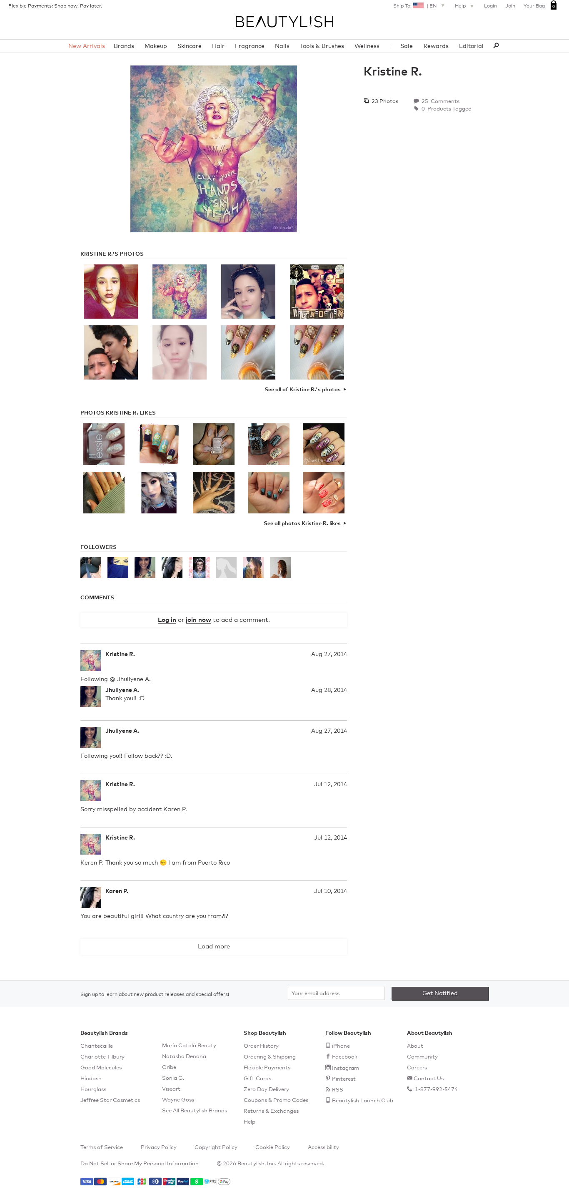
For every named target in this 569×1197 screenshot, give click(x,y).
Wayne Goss (178, 1100)
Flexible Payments (267, 1068)
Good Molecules (101, 1068)
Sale (406, 46)
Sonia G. (173, 1078)
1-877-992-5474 (436, 1089)
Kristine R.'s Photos (112, 254)
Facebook (344, 1057)
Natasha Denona (184, 1056)
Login (490, 6)
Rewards (436, 46)
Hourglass (93, 1089)
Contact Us (429, 1078)
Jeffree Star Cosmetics (110, 1100)
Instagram (345, 1068)
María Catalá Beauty (189, 1046)
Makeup (156, 46)
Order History (261, 1046)
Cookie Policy (272, 1147)
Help (461, 6)
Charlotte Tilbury (102, 1057)
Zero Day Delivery (266, 1089)
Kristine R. (120, 654)
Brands (124, 46)
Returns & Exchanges (271, 1111)
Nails (282, 46)
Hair (218, 46)
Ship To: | (415, 6)
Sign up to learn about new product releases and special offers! (154, 994)
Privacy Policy (159, 1147)
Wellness (366, 46)
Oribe (169, 1067)
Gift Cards (257, 1078)
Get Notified (440, 993)
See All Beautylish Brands (194, 1111)
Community (422, 1057)
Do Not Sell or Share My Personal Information (139, 1164)
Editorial (471, 46)
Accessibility (323, 1147)
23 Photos (384, 101)
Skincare (189, 46)
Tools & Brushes (322, 46)
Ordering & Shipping (270, 1057)
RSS (337, 1090)
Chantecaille (96, 1046)
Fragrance (250, 46)
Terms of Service (101, 1147)
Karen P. (116, 891)
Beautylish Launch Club (362, 1101)
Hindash (91, 1078)
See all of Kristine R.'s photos (303, 389)
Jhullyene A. (122, 690)
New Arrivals (86, 46)
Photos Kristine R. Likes (118, 413)
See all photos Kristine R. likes (302, 523)
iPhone (341, 1046)
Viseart (171, 1089)
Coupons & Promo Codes (276, 1100)
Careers (417, 1068)
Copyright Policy (216, 1147)
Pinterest (344, 1079)
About (415, 1046)
